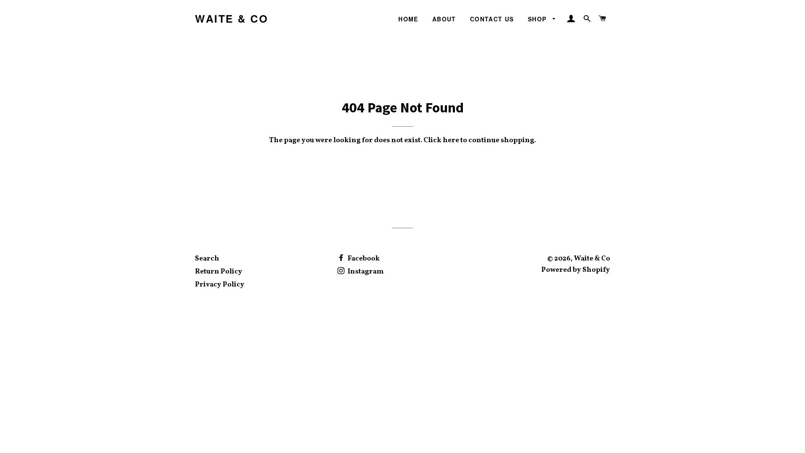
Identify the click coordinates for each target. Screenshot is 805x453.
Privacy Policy (219, 284)
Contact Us (492, 19)
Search (207, 258)
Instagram (365, 271)
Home (408, 19)
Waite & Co (231, 18)
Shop (538, 19)
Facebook (363, 258)
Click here (441, 140)
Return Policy (218, 271)
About (444, 19)
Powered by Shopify (575, 270)
